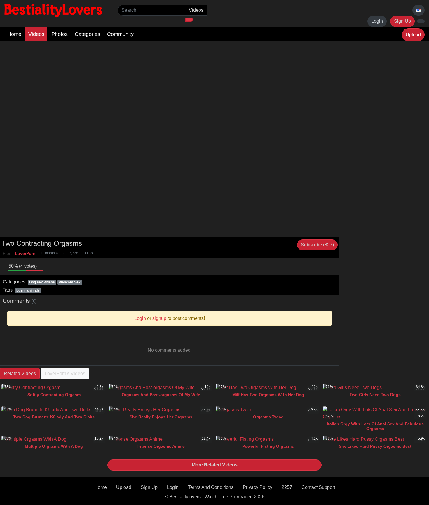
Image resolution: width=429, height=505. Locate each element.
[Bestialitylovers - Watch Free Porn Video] (54, 10)
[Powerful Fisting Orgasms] (268, 439)
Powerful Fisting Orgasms (268, 446)
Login (377, 21)
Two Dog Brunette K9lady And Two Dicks (54, 417)
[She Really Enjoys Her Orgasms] (161, 409)
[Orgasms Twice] (268, 409)
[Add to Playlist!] (334, 266)
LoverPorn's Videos (65, 373)
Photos (59, 34)
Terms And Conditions (210, 487)
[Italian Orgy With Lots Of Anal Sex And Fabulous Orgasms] (375, 413)
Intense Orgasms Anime (161, 446)
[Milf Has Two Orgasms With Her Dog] (268, 387)
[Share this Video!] (317, 266)
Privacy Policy (257, 487)
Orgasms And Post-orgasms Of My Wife (161, 394)
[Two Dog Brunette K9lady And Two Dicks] (53, 409)
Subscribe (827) (317, 244)
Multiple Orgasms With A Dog (54, 446)
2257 (287, 487)
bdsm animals (28, 290)
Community (120, 34)
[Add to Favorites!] (56, 266)
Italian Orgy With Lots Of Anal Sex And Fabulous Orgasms (375, 426)
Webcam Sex (70, 282)
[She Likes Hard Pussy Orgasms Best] (375, 439)
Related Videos (20, 373)
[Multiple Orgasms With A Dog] (53, 439)
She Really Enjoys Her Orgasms (161, 417)
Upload (413, 34)
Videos (36, 34)
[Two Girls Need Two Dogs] (375, 387)
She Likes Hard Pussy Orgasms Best (375, 446)
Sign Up (402, 21)
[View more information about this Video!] (301, 266)
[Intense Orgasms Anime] (161, 439)
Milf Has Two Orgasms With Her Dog (268, 394)
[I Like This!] (3, 266)
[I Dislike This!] (48, 266)
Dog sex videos (42, 282)
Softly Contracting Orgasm (54, 394)
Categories (87, 34)
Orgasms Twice (268, 417)
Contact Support (318, 487)
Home (14, 34)
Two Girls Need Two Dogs (375, 394)
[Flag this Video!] (325, 266)
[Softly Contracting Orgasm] (53, 387)
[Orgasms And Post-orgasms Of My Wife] (161, 387)
